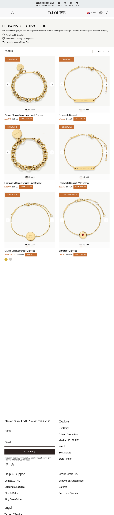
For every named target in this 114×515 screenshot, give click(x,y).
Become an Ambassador (71, 480)
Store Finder (65, 458)
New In (62, 446)
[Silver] (10, 259)
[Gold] (6, 259)
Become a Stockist (68, 493)
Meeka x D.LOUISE (69, 440)
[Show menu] (6, 12)
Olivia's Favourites (68, 434)
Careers (63, 486)
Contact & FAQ (12, 480)
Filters (8, 51)
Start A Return (11, 493)
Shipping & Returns (14, 486)
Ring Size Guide (12, 499)
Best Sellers (65, 452)
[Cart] (107, 12)
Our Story (64, 428)
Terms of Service (19, 460)
